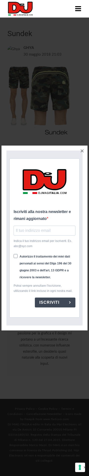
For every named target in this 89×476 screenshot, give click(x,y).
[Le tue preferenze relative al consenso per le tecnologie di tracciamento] (80, 467)
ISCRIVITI (50, 302)
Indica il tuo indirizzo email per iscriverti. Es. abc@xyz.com (43, 243)
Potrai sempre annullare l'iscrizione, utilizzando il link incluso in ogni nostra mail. (43, 288)
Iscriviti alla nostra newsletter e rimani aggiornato (42, 215)
